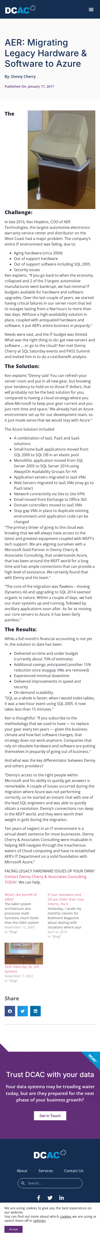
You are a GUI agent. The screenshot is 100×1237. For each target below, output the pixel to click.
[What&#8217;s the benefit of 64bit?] (26, 913)
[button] (91, 9)
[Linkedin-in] (61, 1198)
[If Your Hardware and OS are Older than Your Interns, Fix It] (69, 915)
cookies (65, 1216)
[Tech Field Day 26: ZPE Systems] (24, 953)
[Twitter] (50, 1198)
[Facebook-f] (38, 1198)
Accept (13, 1229)
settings (39, 1221)
